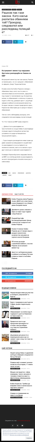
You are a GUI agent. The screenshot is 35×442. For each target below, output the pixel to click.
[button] (3, 2)
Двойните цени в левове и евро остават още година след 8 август (22, 212)
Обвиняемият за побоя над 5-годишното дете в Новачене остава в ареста (21, 314)
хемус (9, 175)
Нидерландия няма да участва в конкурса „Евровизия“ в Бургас (21, 294)
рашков (4, 175)
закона (14, 173)
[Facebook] (12, 425)
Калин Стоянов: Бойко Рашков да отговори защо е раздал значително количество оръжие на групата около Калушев (22, 233)
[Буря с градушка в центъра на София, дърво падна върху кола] (5, 304)
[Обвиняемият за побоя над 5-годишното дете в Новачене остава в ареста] (5, 314)
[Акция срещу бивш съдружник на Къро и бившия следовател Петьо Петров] (5, 355)
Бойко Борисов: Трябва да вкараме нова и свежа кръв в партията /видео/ (21, 386)
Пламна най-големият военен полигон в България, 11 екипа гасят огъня (21, 364)
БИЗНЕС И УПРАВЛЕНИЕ (5, 214)
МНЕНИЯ (14, 9)
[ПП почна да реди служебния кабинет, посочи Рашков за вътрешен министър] (6, 244)
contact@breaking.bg (23, 420)
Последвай (29, 273)
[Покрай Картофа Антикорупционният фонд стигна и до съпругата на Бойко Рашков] (6, 220)
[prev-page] (3, 263)
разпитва (28, 173)
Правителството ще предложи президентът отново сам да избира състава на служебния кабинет (19, 325)
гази (9, 173)
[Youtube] (22, 425)
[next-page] (6, 263)
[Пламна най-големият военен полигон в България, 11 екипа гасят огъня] (5, 365)
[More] (26, 42)
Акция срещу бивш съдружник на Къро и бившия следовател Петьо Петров (21, 355)
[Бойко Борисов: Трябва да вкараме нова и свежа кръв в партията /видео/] (5, 386)
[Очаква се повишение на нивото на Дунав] (5, 395)
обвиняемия (21, 173)
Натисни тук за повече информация (19, 435)
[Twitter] (17, 425)
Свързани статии (7, 194)
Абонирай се (28, 281)
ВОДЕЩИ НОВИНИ (12, 6)
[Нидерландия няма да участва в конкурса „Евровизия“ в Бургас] (5, 295)
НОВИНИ (19, 9)
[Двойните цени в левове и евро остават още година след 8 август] (6, 212)
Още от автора (19, 194)
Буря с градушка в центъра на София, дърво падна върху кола (21, 304)
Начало (4, 6)
